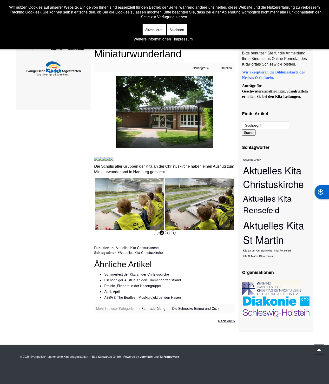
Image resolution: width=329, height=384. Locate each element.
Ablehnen (177, 29)
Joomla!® (146, 356)
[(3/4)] (199, 204)
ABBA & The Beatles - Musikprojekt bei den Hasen (142, 297)
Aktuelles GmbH (252, 159)
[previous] (101, 232)
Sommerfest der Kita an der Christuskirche (136, 274)
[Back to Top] (319, 349)
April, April (112, 291)
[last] (232, 232)
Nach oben (226, 320)
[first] (96, 232)
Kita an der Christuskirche (257, 250)
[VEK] (271, 287)
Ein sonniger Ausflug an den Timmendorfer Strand (142, 280)
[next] (227, 232)
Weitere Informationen (152, 39)
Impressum (183, 39)
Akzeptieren (154, 29)
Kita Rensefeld (282, 250)
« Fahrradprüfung (151, 308)
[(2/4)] (129, 204)
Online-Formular (286, 59)
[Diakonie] (276, 306)
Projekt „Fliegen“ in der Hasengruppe (132, 285)
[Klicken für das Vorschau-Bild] (164, 111)
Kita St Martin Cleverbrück (258, 256)
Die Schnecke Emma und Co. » (196, 308)
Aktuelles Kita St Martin (273, 232)
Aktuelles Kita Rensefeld (267, 204)
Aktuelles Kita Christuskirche (137, 247)
